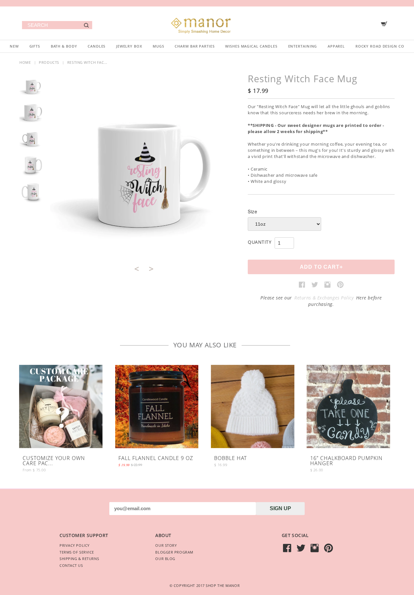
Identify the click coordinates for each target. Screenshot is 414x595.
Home (25, 62)
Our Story (166, 545)
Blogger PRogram (174, 552)
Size (252, 211)
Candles (96, 46)
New (14, 46)
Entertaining (302, 46)
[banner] (207, 23)
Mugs (158, 46)
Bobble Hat (230, 458)
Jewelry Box (129, 46)
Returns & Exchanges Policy (324, 298)
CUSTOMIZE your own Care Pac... (54, 461)
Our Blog (165, 558)
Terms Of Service (77, 552)
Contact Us (71, 565)
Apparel (336, 46)
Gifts (34, 46)
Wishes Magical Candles (251, 46)
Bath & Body (64, 46)
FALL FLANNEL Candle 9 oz (155, 458)
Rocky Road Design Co (379, 46)
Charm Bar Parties (194, 46)
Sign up (280, 508)
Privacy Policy (75, 545)
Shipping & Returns (79, 558)
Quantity (259, 242)
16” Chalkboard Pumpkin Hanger (346, 461)
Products (49, 62)
